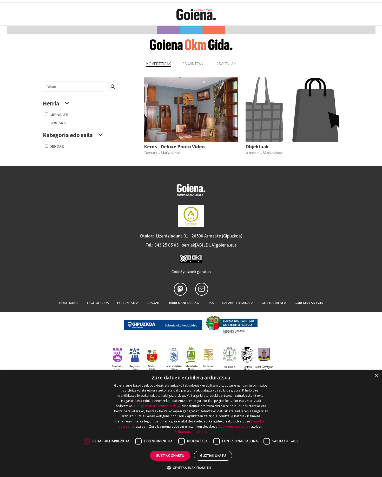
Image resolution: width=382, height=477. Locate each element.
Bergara (57, 123)
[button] (191, 468)
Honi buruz (69, 302)
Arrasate (58, 114)
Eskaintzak (192, 63)
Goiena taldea (274, 302)
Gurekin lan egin (308, 302)
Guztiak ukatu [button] (213, 455)
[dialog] (191, 423)
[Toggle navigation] (46, 14)
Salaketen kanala (237, 302)
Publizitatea (127, 302)
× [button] (376, 375)
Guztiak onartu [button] (170, 455)
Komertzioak (158, 63)
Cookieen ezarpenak (234, 426)
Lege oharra (98, 302)
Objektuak (257, 146)
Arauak (153, 302)
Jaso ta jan (225, 63)
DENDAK (56, 146)
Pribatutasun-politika (191, 431)
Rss (211, 302)
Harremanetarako (183, 302)
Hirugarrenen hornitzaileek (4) (157, 406)
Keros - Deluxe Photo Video (174, 146)
